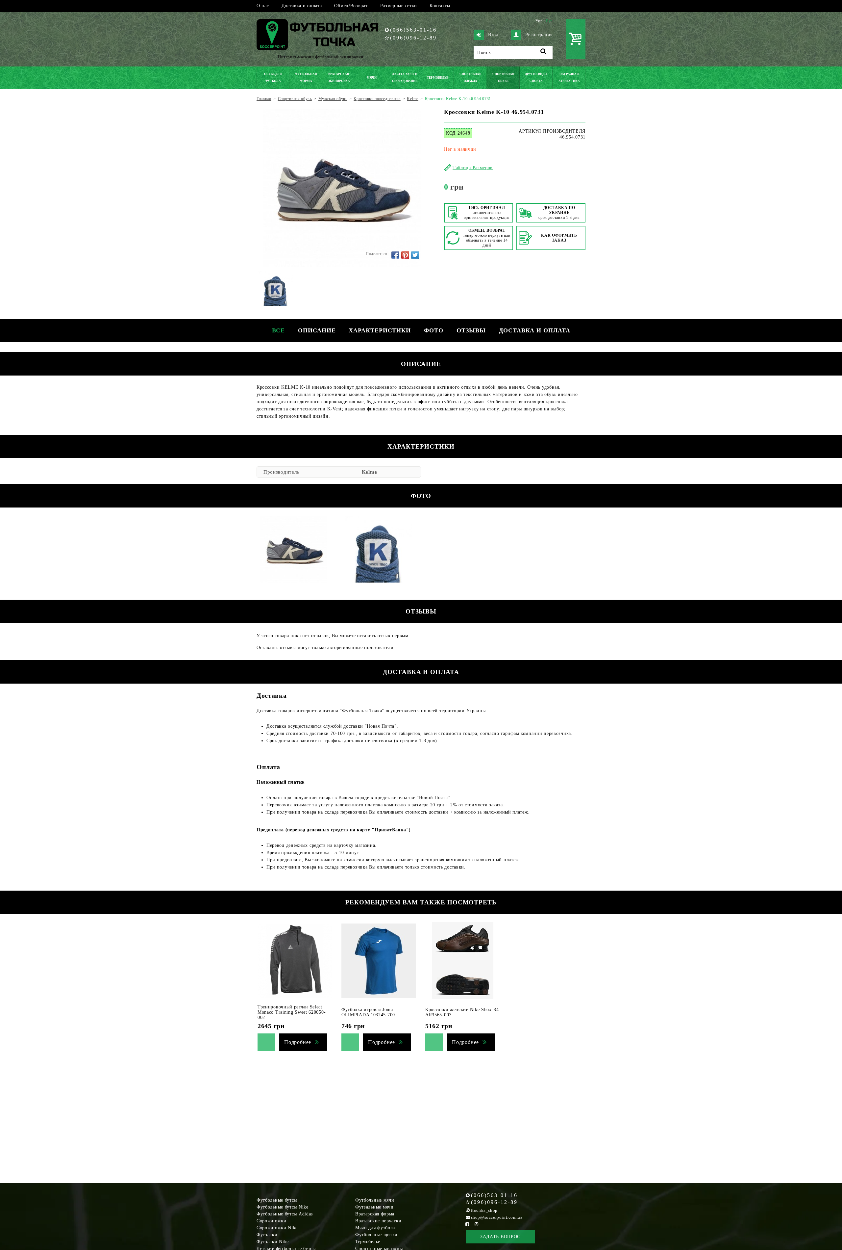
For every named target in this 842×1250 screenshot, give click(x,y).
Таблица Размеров (473, 167)
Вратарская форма (374, 1213)
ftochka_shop (484, 1210)
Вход (493, 34)
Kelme (369, 472)
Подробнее (297, 1042)
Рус (549, 21)
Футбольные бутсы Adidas (285, 1213)
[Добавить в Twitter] (415, 255)
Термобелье (367, 1241)
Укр (539, 21)
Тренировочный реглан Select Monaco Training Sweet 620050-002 (292, 1012)
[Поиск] (543, 52)
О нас (263, 5)
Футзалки (267, 1234)
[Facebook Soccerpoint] (467, 1224)
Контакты (440, 5)
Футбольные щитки (376, 1234)
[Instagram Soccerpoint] (477, 1224)
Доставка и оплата (302, 5)
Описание (316, 330)
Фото (433, 330)
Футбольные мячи (374, 1200)
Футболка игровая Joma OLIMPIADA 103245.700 (368, 1012)
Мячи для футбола (375, 1227)
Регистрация (539, 34)
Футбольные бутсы (277, 1200)
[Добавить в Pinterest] (405, 255)
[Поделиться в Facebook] (395, 255)
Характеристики (380, 330)
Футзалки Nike (273, 1241)
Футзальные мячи (374, 1207)
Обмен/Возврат (350, 5)
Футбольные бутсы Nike (283, 1207)
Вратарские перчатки (378, 1220)
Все (278, 330)
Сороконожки (271, 1220)
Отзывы (471, 330)
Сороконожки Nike (277, 1227)
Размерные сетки (398, 5)
